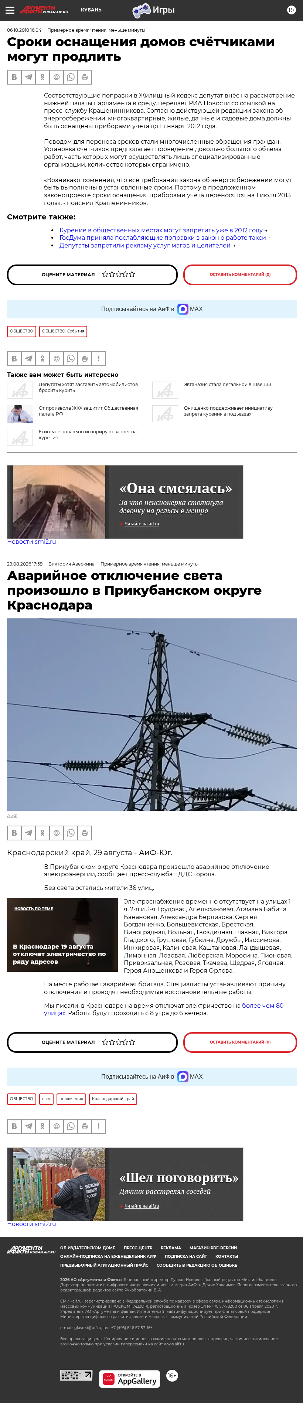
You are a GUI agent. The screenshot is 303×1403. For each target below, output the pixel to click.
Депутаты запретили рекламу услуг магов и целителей (145, 245)
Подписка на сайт (186, 1256)
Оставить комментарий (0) (240, 274)
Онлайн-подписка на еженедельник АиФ (108, 1256)
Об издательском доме (87, 1248)
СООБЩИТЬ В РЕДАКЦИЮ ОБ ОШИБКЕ (197, 1265)
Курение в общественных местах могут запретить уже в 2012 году (161, 230)
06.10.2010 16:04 (24, 30)
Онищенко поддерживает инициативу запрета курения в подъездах (228, 411)
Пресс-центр (138, 1248)
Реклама (171, 1248)
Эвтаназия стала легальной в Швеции (227, 384)
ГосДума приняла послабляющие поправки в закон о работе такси (162, 237)
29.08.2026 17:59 (24, 564)
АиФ (12, 815)
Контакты (226, 1256)
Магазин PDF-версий (213, 1248)
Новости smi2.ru (31, 541)
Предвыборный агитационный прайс (104, 1265)
